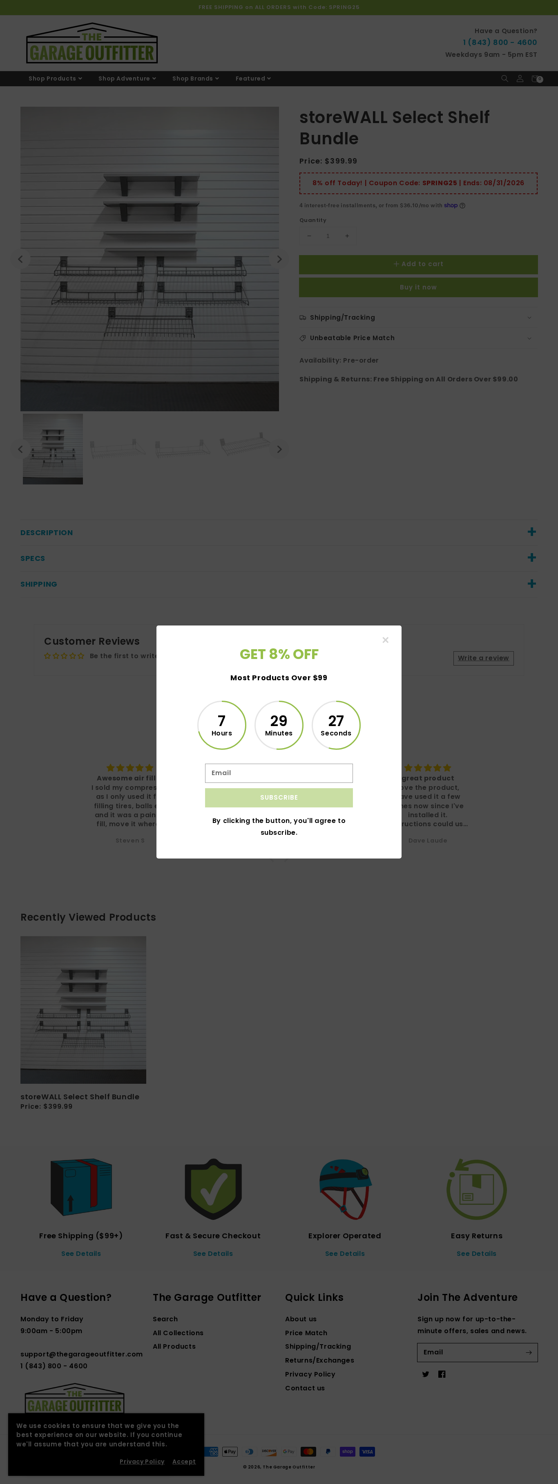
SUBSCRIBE (279, 797)
